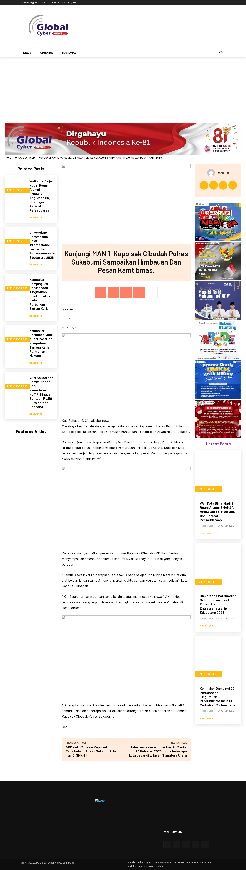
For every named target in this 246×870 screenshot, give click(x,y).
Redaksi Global (207, 525)
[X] (213, 3)
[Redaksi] (212, 173)
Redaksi (69, 309)
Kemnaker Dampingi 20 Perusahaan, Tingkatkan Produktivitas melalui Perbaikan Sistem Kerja (39, 294)
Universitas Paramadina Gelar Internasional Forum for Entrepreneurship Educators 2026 (43, 244)
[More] (152, 292)
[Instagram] (207, 3)
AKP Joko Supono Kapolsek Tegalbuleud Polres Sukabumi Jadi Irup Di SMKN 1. (92, 751)
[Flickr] (186, 844)
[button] (221, 52)
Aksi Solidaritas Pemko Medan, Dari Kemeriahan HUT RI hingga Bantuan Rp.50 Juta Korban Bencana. (41, 392)
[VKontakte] (205, 844)
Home (8, 157)
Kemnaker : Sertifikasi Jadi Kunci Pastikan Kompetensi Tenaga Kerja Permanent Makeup (41, 343)
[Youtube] (223, 3)
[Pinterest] (126, 292)
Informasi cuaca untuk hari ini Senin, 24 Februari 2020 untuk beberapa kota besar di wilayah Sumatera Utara (158, 751)
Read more (36, 217)
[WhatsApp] (139, 292)
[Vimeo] (218, 3)
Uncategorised (25, 157)
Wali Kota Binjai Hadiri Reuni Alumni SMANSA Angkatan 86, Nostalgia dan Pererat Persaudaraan (41, 195)
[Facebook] (202, 3)
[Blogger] (167, 844)
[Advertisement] (123, 86)
